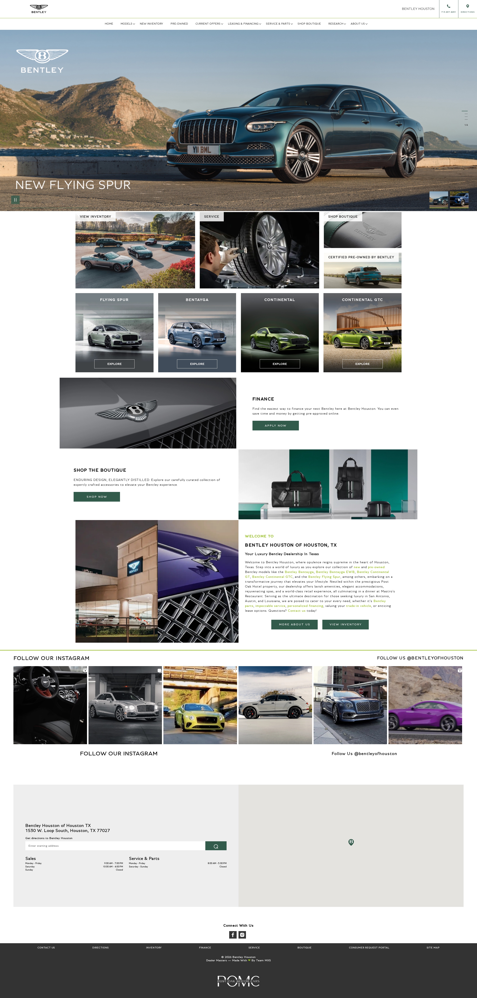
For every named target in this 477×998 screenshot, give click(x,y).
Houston (418, 9)
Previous (439, 199)
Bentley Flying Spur (324, 577)
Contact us (297, 610)
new (357, 567)
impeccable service (270, 606)
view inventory (346, 624)
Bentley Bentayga (299, 572)
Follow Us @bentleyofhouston (420, 658)
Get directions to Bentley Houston (48, 838)
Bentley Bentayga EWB (335, 572)
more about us (294, 624)
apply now (276, 425)
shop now (97, 496)
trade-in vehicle (358, 606)
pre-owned (376, 567)
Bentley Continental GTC (272, 577)
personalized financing (305, 606)
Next (459, 199)
